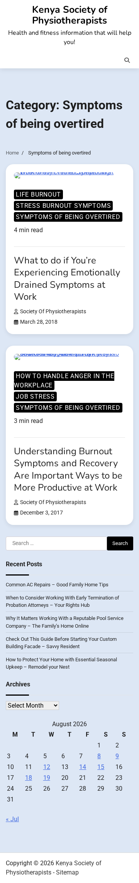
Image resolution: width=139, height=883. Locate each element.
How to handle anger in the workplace (64, 380)
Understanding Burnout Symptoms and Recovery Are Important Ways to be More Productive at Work (68, 469)
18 (28, 777)
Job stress (35, 396)
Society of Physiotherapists (53, 311)
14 (82, 767)
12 (46, 767)
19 (46, 777)
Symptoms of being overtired (68, 217)
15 (100, 767)
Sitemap (67, 872)
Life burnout (38, 194)
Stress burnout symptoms (63, 205)
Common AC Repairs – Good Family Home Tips (57, 585)
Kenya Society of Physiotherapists (69, 15)
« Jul (12, 819)
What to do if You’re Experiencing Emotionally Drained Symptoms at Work (67, 278)
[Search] (127, 60)
